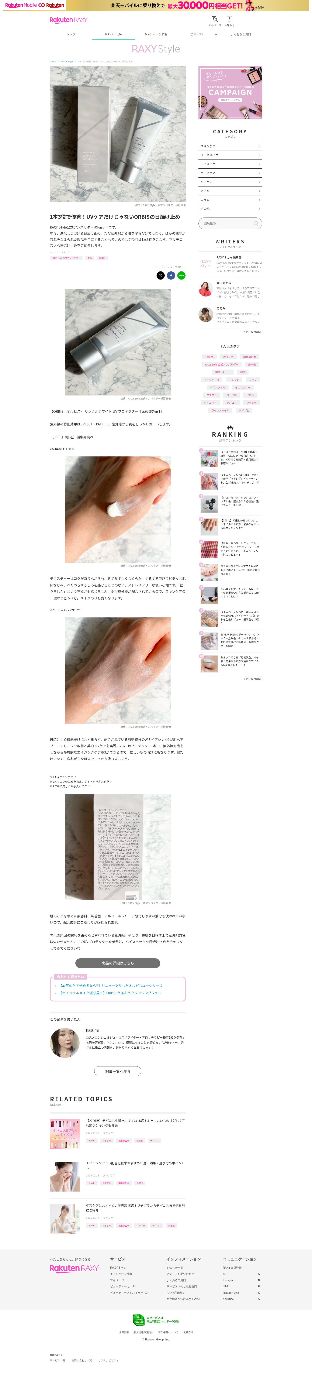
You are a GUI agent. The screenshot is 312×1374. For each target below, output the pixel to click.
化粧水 (139, 1140)
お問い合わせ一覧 (82, 1360)
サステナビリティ (108, 1360)
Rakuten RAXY (68, 20)
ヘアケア (206, 182)
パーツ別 (231, 395)
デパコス (154, 1140)
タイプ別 (244, 410)
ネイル (205, 191)
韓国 (242, 372)
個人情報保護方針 (144, 1332)
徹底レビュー (222, 372)
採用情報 (188, 1332)
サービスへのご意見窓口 (182, 1286)
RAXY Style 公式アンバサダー (66, 258)
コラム (205, 200)
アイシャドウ (211, 379)
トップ (71, 34)
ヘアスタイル (217, 387)
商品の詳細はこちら (118, 963)
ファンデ (251, 402)
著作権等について (168, 1332)
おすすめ (107, 1140)
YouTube (228, 1299)
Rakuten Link (231, 1292)
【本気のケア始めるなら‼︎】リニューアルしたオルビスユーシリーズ (110, 985)
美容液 (171, 1225)
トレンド (234, 379)
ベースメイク (209, 155)
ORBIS (102, 258)
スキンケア (66, 252)
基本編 (252, 364)
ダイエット (210, 402)
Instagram (229, 1280)
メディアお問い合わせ (180, 1273)
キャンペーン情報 (156, 34)
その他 (205, 208)
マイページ (117, 1280)
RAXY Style (113, 34)
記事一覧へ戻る (118, 1071)
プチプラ (140, 1225)
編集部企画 (123, 1140)
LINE (226, 1286)
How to (92, 1140)
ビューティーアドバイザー (126, 1292)
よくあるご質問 (241, 34)
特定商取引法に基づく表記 (183, 1299)
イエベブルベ (242, 387)
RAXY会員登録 (232, 1267)
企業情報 (124, 1332)
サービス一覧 (57, 1360)
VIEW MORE (253, 332)
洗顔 (89, 258)
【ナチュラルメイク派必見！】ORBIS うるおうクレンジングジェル (110, 992)
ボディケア (208, 173)
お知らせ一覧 (175, 1267)
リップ (253, 379)
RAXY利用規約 (176, 1292)
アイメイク (208, 164)
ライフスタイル (220, 410)
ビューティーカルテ (122, 1286)
